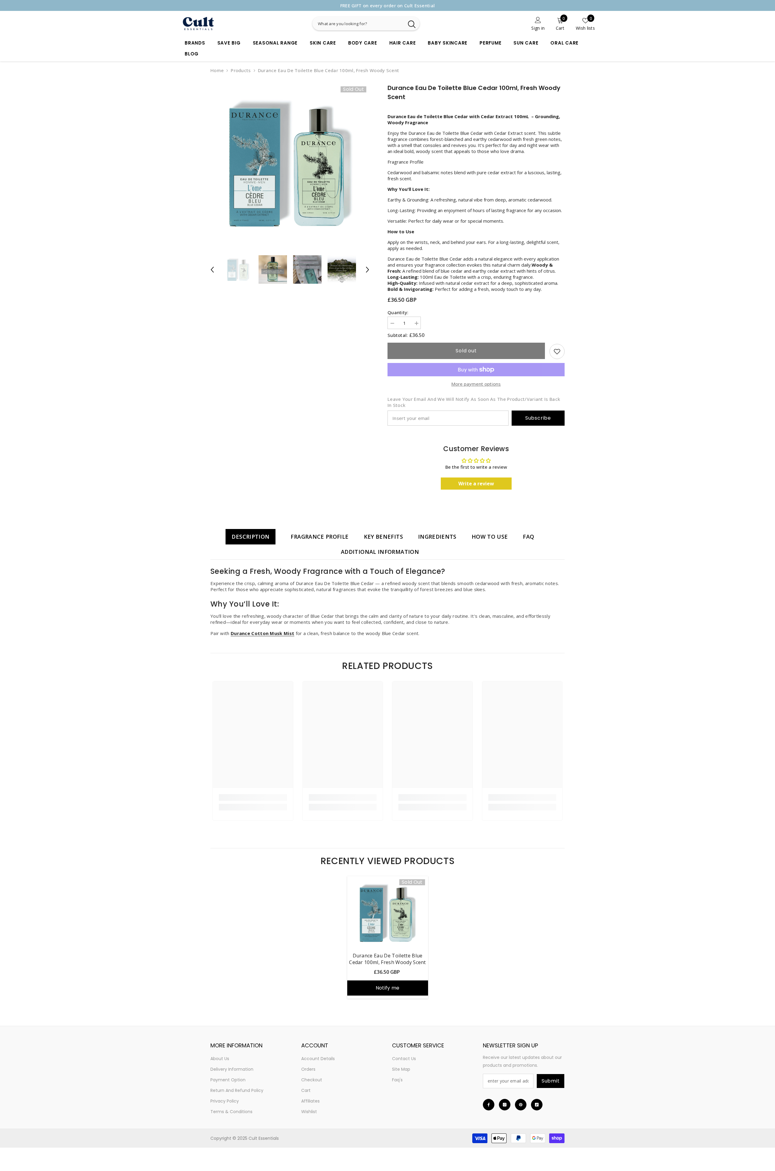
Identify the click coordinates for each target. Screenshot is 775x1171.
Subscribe (538, 417)
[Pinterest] (520, 1104)
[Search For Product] (389, 23)
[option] (387, 5)
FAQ (528, 536)
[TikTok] (536, 1104)
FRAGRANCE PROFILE (319, 536)
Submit (551, 1080)
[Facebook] (488, 1104)
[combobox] (358, 23)
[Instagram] (504, 1104)
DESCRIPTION (250, 536)
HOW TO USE (490, 536)
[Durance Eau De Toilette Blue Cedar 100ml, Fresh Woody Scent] (387, 912)
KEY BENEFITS (383, 536)
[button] (212, 269)
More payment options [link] (476, 384)
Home (217, 70)
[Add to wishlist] (557, 351)
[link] (509, 23)
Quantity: (398, 312)
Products (241, 70)
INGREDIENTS (437, 536)
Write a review (476, 483)
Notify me (388, 987)
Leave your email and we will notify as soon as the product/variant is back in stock (474, 402)
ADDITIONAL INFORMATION (380, 551)
